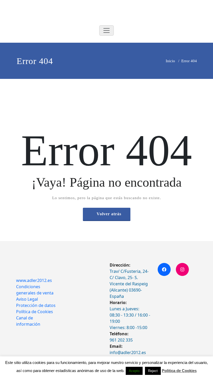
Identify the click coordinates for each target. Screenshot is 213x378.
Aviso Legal (27, 299)
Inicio (170, 61)
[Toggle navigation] (106, 30)
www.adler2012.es (34, 280)
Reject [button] (153, 371)
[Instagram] (182, 269)
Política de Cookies (34, 311)
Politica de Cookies (179, 370)
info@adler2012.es (128, 352)
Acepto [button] (134, 371)
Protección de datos (36, 305)
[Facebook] (164, 269)
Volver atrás (109, 214)
